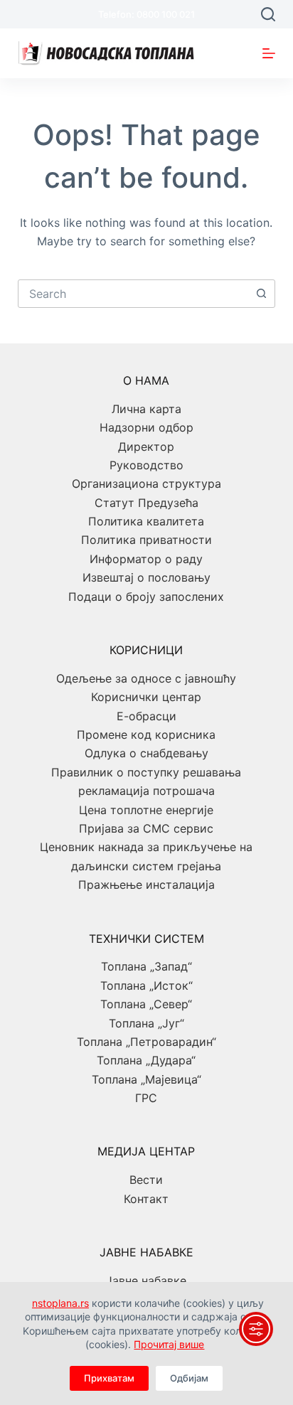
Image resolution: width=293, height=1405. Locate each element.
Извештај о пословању (146, 577)
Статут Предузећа (146, 503)
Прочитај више (169, 1344)
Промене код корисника (146, 734)
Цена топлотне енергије (146, 810)
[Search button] (261, 293)
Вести (146, 1179)
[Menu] (268, 53)
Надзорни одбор (146, 427)
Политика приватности (146, 540)
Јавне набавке (146, 1280)
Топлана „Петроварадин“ (146, 1042)
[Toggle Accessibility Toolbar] (256, 1329)
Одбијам (189, 1378)
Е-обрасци (146, 716)
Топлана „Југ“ (146, 1023)
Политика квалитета (146, 521)
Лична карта (146, 409)
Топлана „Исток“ (146, 985)
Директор (146, 446)
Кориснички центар (146, 697)
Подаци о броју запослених (146, 596)
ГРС (146, 1098)
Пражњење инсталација (146, 884)
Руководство (146, 465)
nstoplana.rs (60, 1303)
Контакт (146, 1199)
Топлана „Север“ (146, 1004)
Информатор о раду (146, 559)
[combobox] (133, 293)
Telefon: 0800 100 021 (146, 14)
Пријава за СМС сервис (146, 828)
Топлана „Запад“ (146, 966)
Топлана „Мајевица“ (146, 1079)
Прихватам (109, 1378)
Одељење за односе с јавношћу (146, 678)
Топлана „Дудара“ (146, 1060)
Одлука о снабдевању (146, 753)
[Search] (268, 14)
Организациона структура (146, 483)
